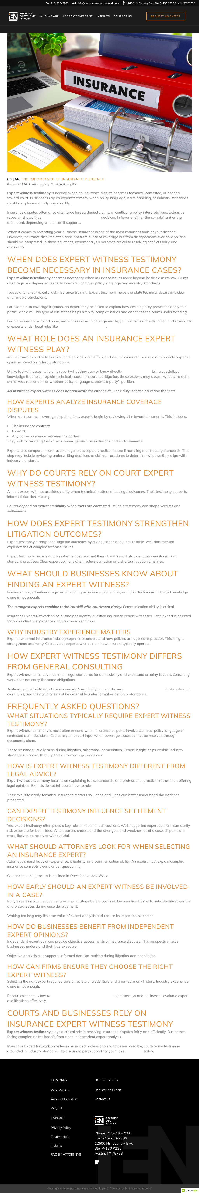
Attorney (37, 184)
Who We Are (60, 1090)
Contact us (102, 1099)
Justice (63, 184)
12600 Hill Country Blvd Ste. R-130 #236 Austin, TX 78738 (160, 3)
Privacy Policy (61, 1128)
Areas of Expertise (64, 1099)
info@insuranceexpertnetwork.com (98, 3)
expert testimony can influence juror (71, 217)
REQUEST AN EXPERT (166, 16)
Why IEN (57, 1108)
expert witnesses (137, 371)
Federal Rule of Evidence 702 (82, 326)
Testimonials (60, 1136)
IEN (74, 184)
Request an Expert (108, 1090)
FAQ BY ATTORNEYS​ (66, 1154)
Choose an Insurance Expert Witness (81, 995)
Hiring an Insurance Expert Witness (138, 875)
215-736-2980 (60, 3)
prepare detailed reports (144, 689)
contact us (134, 1051)
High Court (51, 184)
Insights (56, 1145)
